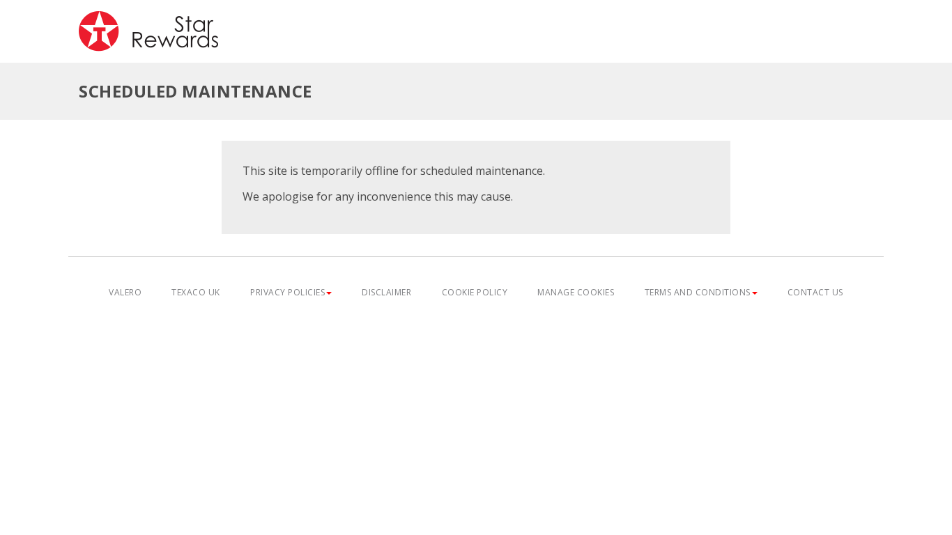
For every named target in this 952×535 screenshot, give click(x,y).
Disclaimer (386, 292)
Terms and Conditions (698, 292)
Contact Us (815, 292)
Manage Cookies (575, 292)
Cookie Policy (475, 292)
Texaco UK (195, 292)
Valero (125, 292)
